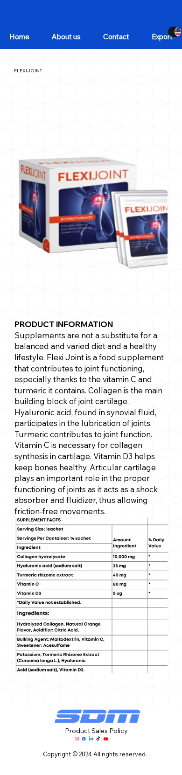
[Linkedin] (91, 738)
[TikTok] (98, 738)
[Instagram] (76, 738)
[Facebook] (83, 738)
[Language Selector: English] (174, 32)
